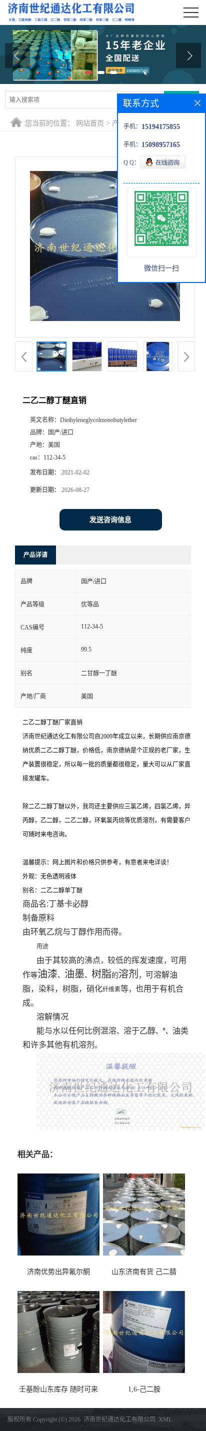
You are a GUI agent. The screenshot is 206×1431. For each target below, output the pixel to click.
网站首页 (90, 123)
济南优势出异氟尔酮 (58, 1272)
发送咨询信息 (111, 520)
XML (165, 1419)
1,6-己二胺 (144, 1389)
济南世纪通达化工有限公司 (120, 1419)
